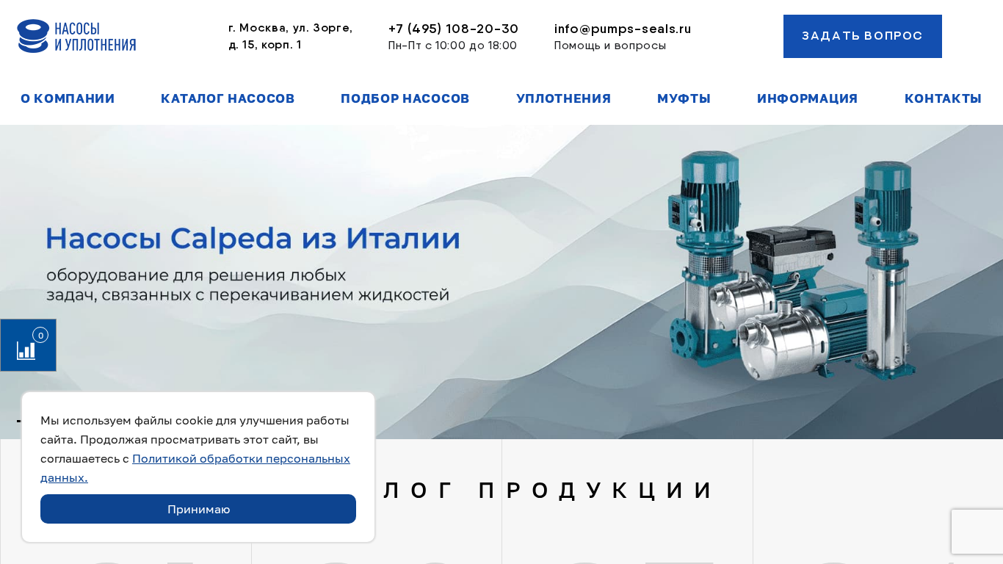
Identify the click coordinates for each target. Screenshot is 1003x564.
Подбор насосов (405, 98)
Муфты (684, 98)
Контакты (943, 98)
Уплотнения (564, 98)
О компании (68, 98)
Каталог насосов (227, 98)
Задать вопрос (863, 36)
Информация (807, 98)
